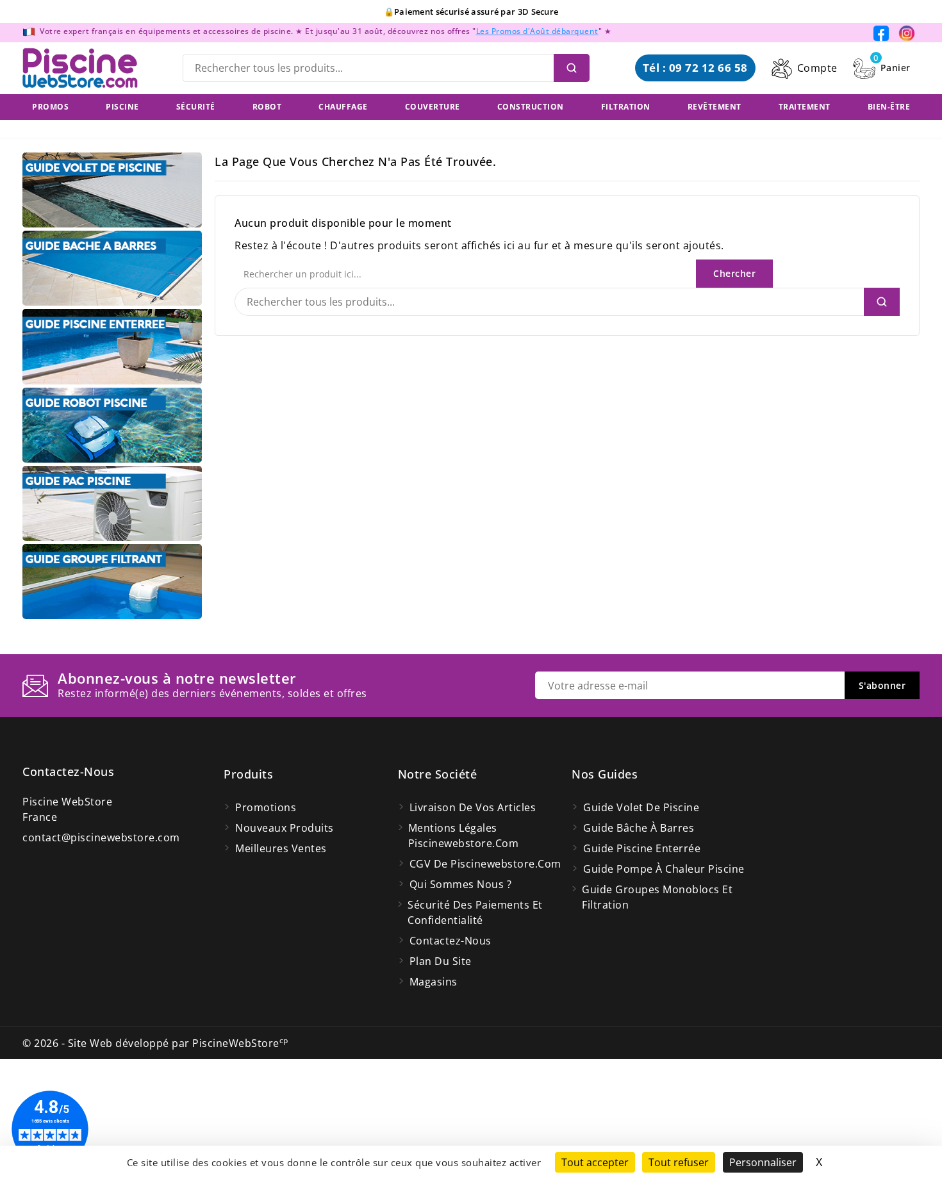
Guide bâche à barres (638, 828)
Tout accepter (595, 1162)
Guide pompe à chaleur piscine (664, 869)
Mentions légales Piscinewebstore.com (463, 835)
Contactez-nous (68, 771)
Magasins (433, 982)
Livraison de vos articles (472, 807)
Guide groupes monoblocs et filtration (657, 897)
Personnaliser (763, 1162)
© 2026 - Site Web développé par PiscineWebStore (155, 1043)
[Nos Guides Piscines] (112, 190)
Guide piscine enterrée (641, 848)
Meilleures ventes (281, 848)
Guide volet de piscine (641, 807)
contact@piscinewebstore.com (101, 837)
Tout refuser (679, 1162)
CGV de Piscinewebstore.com (485, 864)
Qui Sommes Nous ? (460, 884)
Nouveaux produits (284, 828)
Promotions (265, 807)
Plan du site (440, 961)
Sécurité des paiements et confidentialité (475, 912)
